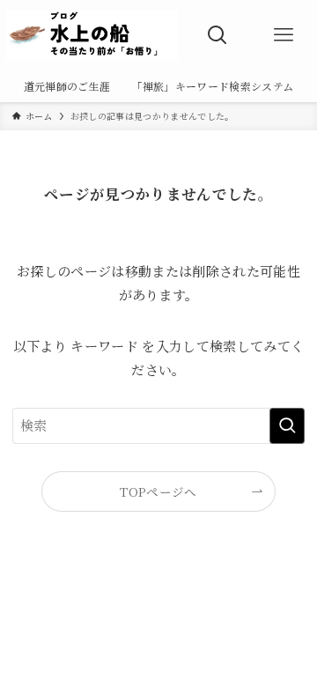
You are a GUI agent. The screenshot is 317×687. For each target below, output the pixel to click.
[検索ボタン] (217, 35)
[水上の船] (92, 35)
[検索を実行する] (287, 425)
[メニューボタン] (284, 35)
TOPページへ (158, 491)
